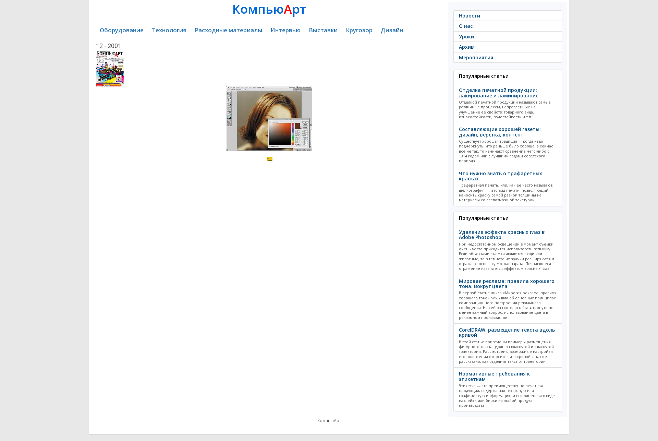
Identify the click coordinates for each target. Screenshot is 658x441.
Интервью (285, 30)
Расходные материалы (228, 30)
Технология (169, 30)
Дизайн (392, 30)
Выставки (323, 30)
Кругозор (359, 30)
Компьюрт (269, 9)
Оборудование (122, 30)
